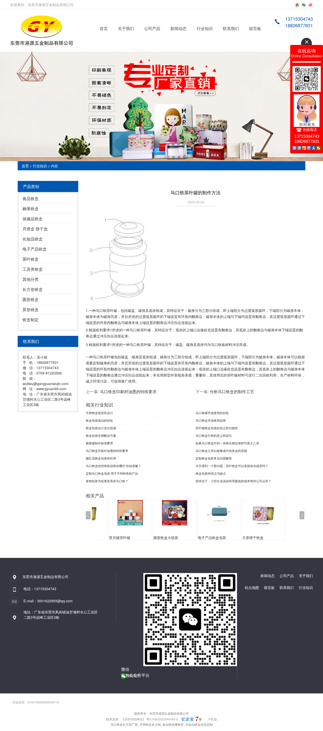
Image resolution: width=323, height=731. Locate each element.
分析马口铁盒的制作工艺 (232, 391)
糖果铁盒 (30, 208)
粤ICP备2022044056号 (162, 719)
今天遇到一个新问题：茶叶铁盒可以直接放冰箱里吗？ (232, 466)
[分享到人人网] (314, 148)
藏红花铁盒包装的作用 (101, 458)
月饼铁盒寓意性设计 (99, 413)
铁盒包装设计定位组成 (101, 428)
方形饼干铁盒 (252, 537)
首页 (104, 28)
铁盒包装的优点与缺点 (211, 473)
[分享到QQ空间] (299, 148)
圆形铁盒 (30, 299)
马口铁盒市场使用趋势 (211, 420)
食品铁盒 (30, 198)
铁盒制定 (30, 319)
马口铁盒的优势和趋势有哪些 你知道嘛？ (113, 466)
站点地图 (252, 587)
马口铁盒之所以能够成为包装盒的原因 (221, 450)
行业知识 (205, 28)
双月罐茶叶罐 (119, 537)
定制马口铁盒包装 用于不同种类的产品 (112, 473)
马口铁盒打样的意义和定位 (214, 435)
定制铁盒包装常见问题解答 (214, 458)
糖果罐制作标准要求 (99, 443)
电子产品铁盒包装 (212, 537)
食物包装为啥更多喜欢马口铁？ (107, 481)
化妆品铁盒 (32, 239)
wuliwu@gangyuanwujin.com (46, 383)
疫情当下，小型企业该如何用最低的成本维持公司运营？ (233, 481)
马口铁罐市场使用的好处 (212, 413)
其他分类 (30, 279)
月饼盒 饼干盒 (35, 229)
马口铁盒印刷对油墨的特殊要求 (128, 391)
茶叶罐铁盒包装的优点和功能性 (217, 428)
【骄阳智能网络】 (133, 719)
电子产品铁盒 (34, 249)
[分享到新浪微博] (304, 148)
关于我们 (126, 28)
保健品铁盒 (32, 219)
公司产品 (152, 28)
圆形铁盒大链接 (165, 537)
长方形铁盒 (32, 289)
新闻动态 (178, 28)
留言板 (255, 28)
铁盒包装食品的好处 (99, 420)
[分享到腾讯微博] (309, 148)
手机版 (212, 719)
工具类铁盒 (32, 269)
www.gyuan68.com (51, 388)
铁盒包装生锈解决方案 (101, 435)
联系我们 (231, 28)
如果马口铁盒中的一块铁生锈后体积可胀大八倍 (227, 443)
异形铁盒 (30, 309)
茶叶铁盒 (30, 259)
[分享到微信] (318, 148)
